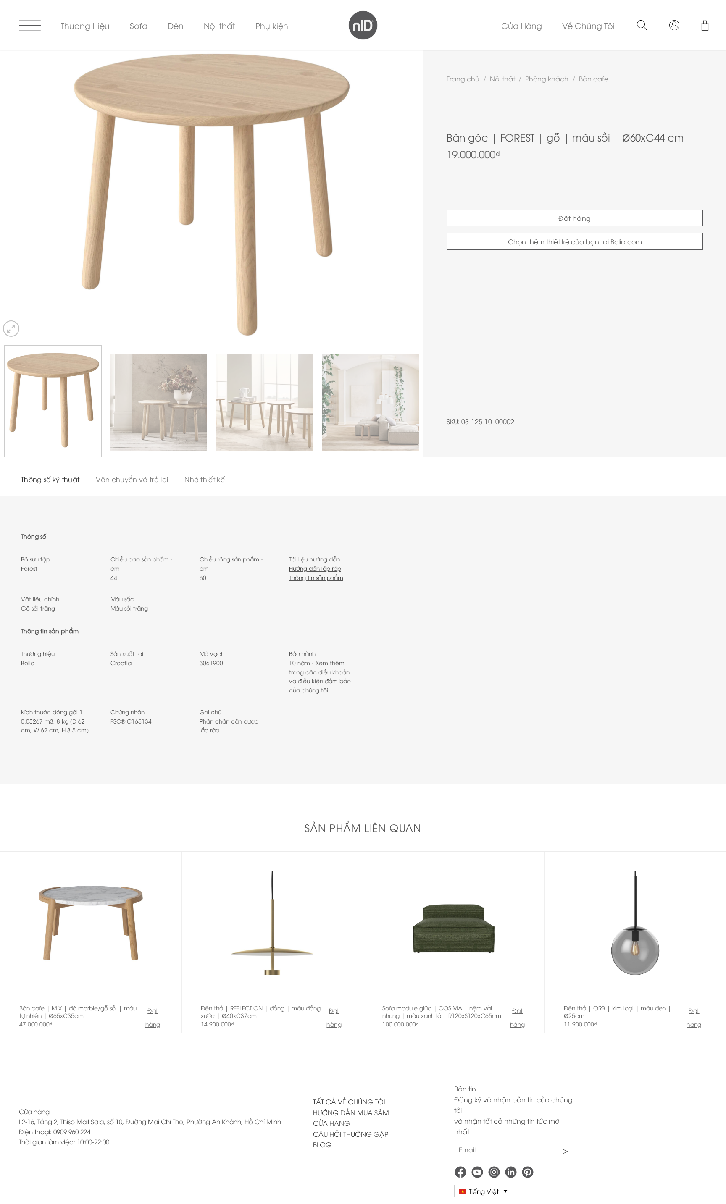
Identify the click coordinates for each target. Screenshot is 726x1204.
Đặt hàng (574, 218)
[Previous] (18, 194)
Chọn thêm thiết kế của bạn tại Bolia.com (575, 241)
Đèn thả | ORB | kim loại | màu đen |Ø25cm (617, 1011)
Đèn (176, 25)
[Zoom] (11, 328)
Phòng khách (546, 78)
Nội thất (219, 25)
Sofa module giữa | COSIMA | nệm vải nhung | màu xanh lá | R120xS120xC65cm (441, 1011)
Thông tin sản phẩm (316, 577)
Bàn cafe (593, 78)
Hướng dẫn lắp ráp (315, 568)
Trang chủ (463, 78)
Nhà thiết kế (204, 479)
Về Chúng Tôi (588, 25)
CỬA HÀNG (331, 1123)
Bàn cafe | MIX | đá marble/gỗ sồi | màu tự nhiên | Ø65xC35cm (78, 1011)
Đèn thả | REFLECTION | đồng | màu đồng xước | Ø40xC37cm (261, 1011)
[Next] (404, 194)
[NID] (363, 25)
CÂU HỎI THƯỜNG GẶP (350, 1133)
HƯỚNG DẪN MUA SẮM (351, 1112)
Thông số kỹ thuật (50, 479)
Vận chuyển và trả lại (132, 479)
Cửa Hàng (521, 25)
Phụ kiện (271, 25)
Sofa (138, 25)
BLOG (322, 1144)
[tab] (50, 479)
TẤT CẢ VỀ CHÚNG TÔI (349, 1101)
